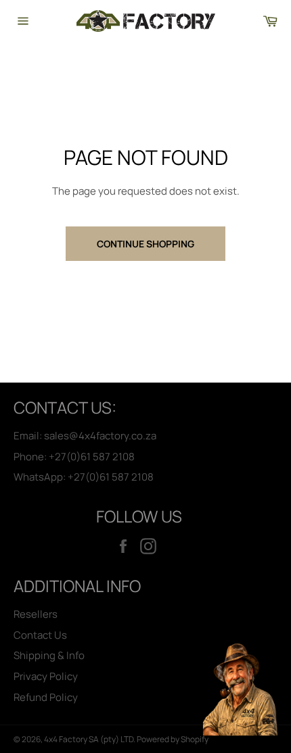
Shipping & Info (49, 655)
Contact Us (40, 635)
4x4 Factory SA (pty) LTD (88, 739)
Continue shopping (145, 243)
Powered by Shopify (172, 739)
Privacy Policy (46, 676)
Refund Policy (46, 697)
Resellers (36, 614)
